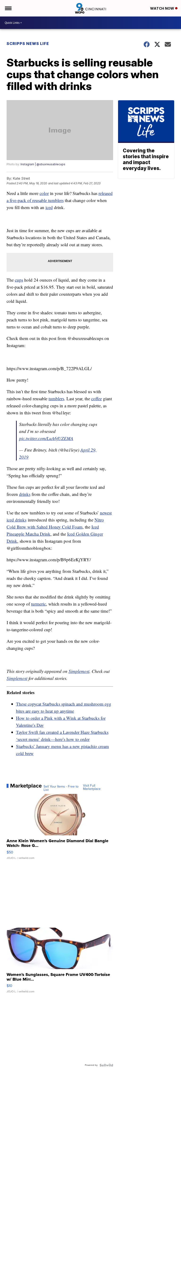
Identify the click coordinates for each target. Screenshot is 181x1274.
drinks (24, 494)
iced (49, 207)
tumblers (56, 398)
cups (19, 280)
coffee (96, 398)
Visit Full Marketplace (92, 787)
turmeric (38, 604)
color (44, 193)
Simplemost (79, 671)
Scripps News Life (28, 43)
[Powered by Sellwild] (106, 1065)
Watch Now (162, 8)
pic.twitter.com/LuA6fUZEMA (46, 438)
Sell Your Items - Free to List (61, 788)
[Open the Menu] (8, 8)
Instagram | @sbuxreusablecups (43, 164)
